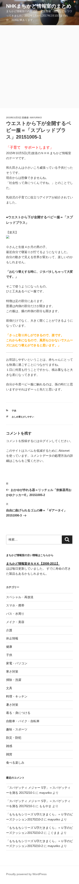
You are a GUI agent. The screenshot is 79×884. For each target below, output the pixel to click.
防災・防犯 (13, 737)
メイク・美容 (15, 622)
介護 (9, 630)
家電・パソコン (16, 663)
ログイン (46, 441)
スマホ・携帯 (15, 605)
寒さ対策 (12, 671)
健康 (9, 646)
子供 (14, 410)
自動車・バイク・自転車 (23, 721)
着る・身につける (18, 712)
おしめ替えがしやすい (23, 417)
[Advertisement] (39, 66)
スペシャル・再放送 (19, 597)
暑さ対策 (12, 704)
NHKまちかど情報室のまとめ (39, 6)
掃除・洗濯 (13, 680)
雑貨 (9, 754)
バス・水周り (15, 613)
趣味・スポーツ (16, 729)
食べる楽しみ (15, 762)
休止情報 (12, 638)
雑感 (9, 746)
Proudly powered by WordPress (26, 874)
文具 (9, 688)
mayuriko (36, 117)
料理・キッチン (16, 696)
